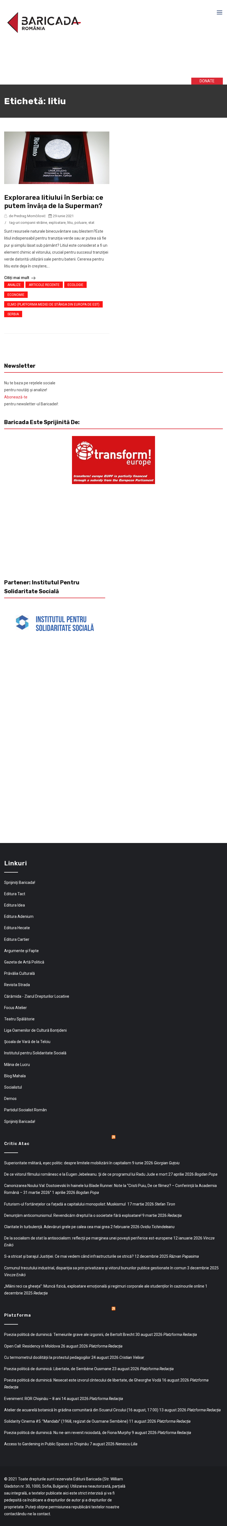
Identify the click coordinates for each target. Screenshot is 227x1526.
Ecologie (75, 285)
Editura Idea (14, 905)
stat (91, 222)
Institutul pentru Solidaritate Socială (35, 1053)
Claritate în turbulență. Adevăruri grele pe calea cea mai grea (57, 1227)
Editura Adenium (18, 916)
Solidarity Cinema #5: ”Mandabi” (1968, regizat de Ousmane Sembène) (66, 1421)
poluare (80, 222)
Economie (15, 295)
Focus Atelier (15, 1007)
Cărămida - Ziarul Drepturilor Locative (36, 996)
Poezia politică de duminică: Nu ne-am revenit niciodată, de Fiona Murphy (67, 1432)
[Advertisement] (88, 60)
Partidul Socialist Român (25, 1110)
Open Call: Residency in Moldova (32, 1346)
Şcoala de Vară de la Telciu (27, 1041)
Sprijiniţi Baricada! (19, 882)
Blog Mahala (15, 1076)
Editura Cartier (16, 939)
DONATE (207, 81)
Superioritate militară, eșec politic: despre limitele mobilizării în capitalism (67, 1163)
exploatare (57, 222)
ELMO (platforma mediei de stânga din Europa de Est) (53, 304)
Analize (14, 285)
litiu (70, 222)
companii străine (33, 222)
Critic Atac (17, 1143)
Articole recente (44, 285)
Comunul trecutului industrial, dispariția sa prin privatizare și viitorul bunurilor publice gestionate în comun (95, 1268)
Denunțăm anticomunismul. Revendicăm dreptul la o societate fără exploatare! (72, 1215)
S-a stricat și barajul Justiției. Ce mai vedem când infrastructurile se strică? (69, 1256)
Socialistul (13, 1087)
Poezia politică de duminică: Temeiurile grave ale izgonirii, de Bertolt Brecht (69, 1334)
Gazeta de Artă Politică (24, 962)
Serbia (13, 314)
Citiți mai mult (17, 277)
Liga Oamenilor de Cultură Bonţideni (35, 1030)
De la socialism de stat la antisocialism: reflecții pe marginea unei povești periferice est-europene (88, 1238)
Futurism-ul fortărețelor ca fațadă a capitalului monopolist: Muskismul (65, 1204)
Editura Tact (14, 894)
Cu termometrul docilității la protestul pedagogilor (47, 1357)
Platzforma (17, 1315)
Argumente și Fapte (21, 951)
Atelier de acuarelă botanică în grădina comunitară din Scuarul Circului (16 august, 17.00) (81, 1410)
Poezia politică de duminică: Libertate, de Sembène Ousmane (57, 1369)
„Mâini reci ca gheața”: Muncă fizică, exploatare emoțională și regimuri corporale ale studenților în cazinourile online (104, 1286)
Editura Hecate (17, 928)
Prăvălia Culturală (19, 973)
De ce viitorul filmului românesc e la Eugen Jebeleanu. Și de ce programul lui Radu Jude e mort (85, 1174)
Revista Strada (17, 985)
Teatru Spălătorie (19, 1019)
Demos (10, 1098)
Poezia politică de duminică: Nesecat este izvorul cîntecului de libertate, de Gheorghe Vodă (82, 1380)
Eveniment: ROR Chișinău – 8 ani (32, 1398)
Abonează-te (15, 397)
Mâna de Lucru (17, 1064)
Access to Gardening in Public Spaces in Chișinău (46, 1444)
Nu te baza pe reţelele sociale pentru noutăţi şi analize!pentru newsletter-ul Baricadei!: (31, 393)
